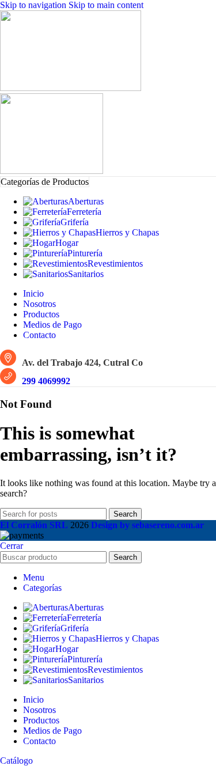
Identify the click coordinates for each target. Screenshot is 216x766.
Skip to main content (106, 5)
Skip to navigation (34, 5)
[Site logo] (70, 88)
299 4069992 (46, 381)
